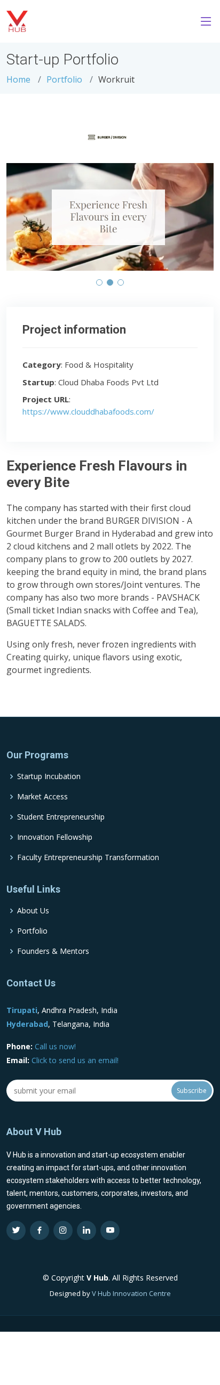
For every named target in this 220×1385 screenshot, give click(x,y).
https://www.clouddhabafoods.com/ (88, 411)
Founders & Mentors (53, 951)
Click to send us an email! (75, 1060)
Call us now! (55, 1046)
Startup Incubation (49, 776)
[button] (99, 282)
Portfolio (64, 79)
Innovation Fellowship (54, 837)
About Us (33, 910)
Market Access (42, 796)
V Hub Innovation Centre (131, 1293)
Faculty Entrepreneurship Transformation (88, 857)
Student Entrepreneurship (61, 817)
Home (18, 79)
